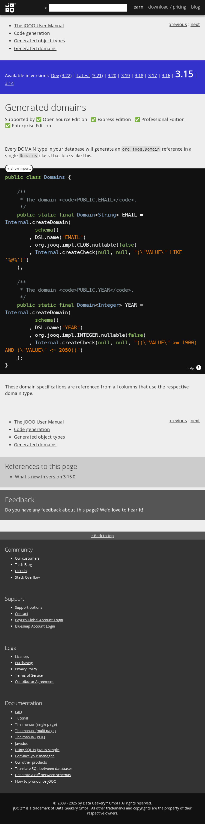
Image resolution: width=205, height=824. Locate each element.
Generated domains (35, 48)
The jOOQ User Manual (39, 26)
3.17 (152, 75)
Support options (28, 607)
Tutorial (21, 718)
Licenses (22, 656)
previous (177, 24)
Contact (21, 613)
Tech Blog (23, 564)
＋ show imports (19, 168)
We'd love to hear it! (121, 510)
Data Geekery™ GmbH (101, 803)
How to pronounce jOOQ (35, 781)
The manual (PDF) (30, 737)
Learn (137, 7)
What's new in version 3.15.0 (45, 477)
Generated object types (39, 41)
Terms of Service (29, 675)
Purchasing (24, 662)
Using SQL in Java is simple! (37, 749)
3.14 (9, 83)
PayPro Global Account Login (39, 619)
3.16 (166, 75)
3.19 (125, 75)
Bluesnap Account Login (35, 626)
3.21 (97, 75)
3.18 (139, 75)
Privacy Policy (26, 669)
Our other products (31, 762)
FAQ (18, 711)
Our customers (27, 558)
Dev (55, 75)
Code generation (32, 33)
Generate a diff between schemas (43, 774)
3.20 (112, 75)
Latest (83, 75)
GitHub (21, 570)
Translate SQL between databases (43, 768)
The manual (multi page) (35, 730)
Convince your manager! (34, 756)
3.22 (66, 75)
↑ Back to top (102, 535)
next (195, 24)
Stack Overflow (27, 577)
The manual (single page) (36, 724)
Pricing (167, 7)
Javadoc (21, 743)
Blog (195, 7)
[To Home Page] (10, 12)
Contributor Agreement (34, 681)
